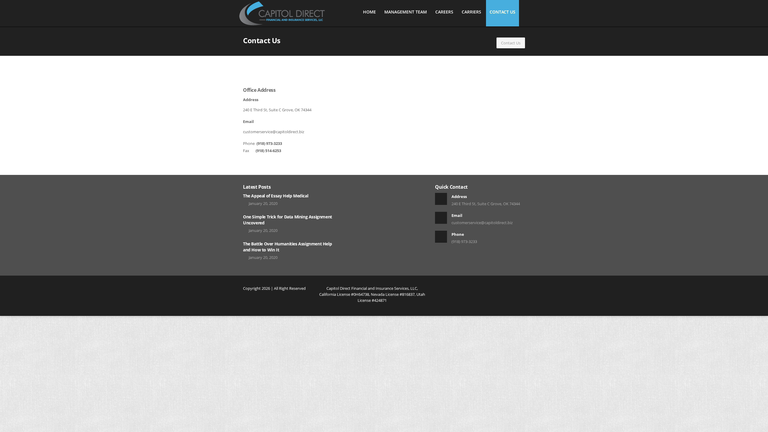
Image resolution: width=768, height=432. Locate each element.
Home (369, 12)
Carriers (471, 12)
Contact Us (502, 12)
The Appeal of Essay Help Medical (275, 196)
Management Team (405, 12)
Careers (444, 12)
